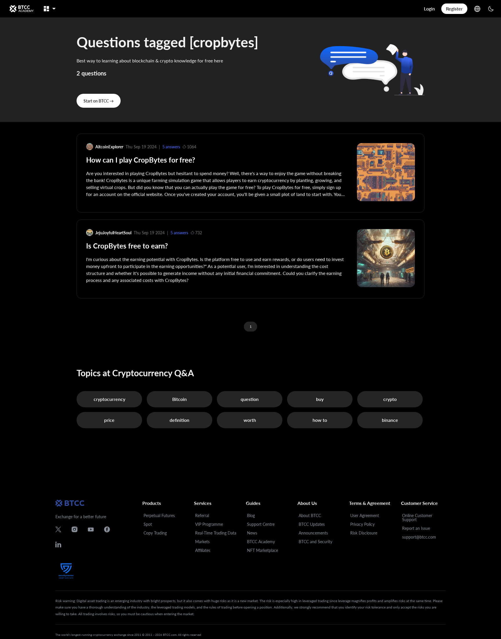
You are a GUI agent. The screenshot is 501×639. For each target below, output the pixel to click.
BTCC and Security (315, 541)
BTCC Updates (312, 524)
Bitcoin (179, 399)
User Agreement (364, 515)
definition (179, 420)
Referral (202, 515)
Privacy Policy (362, 524)
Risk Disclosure (363, 532)
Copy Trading (155, 532)
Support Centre (261, 524)
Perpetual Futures (159, 515)
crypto (390, 399)
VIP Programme (209, 524)
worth (250, 420)
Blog (251, 515)
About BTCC (310, 515)
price (109, 420)
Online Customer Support (417, 517)
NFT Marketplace (262, 550)
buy (320, 399)
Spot (148, 524)
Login (429, 8)
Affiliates (202, 550)
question (250, 399)
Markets (202, 541)
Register (454, 8)
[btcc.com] (21, 8)
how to (320, 420)
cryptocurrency (109, 399)
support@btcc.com (419, 536)
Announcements (313, 532)
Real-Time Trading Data (215, 532)
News (252, 532)
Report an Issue (416, 528)
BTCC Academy (261, 541)
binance (390, 420)
